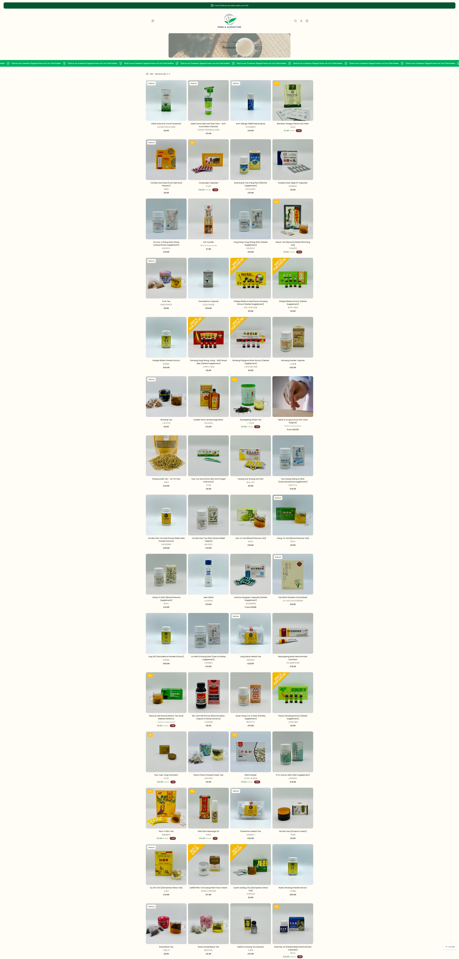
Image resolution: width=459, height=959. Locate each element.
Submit (229, 491)
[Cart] (307, 21)
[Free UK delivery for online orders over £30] (229, 5)
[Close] (262, 455)
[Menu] (153, 21)
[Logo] (229, 21)
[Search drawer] (295, 21)
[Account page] (301, 21)
